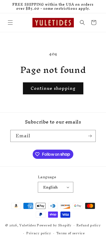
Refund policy (88, 225)
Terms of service (70, 233)
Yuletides (27, 225)
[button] (10, 22)
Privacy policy (38, 233)
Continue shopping (53, 88)
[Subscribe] (89, 136)
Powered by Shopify (54, 225)
